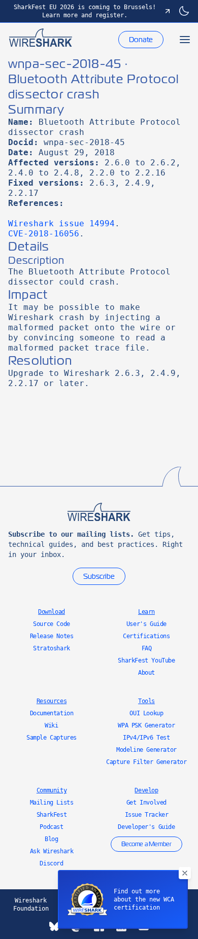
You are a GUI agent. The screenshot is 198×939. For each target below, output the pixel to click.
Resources (52, 701)
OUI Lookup (146, 713)
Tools (146, 701)
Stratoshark (51, 648)
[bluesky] (54, 926)
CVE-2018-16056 (43, 233)
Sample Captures (51, 737)
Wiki (51, 725)
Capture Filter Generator (146, 762)
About (146, 672)
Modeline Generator (146, 749)
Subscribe (99, 576)
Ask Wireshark (52, 851)
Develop (146, 790)
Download (51, 611)
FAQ (147, 648)
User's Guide (146, 624)
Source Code (51, 624)
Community (52, 790)
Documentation (52, 713)
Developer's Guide (146, 826)
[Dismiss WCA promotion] (185, 873)
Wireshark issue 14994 (61, 223)
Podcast (51, 826)
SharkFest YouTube (146, 660)
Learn (146, 611)
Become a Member (146, 844)
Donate (141, 40)
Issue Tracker (147, 814)
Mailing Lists (52, 802)
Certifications (146, 636)
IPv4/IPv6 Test (146, 737)
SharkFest (52, 814)
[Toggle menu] (185, 39)
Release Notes (52, 636)
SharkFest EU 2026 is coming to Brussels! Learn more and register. (85, 11)
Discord (51, 863)
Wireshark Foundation (31, 904)
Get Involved (146, 802)
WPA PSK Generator (146, 725)
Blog (51, 839)
